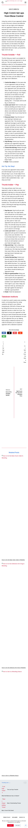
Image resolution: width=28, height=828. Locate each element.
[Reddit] (20, 333)
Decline (18, 825)
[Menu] (25, 2)
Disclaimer (14, 817)
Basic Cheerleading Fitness (14, 803)
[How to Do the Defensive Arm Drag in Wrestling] (14, 614)
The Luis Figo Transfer (12, 789)
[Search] (2, 2)
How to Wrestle (14, 9)
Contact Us (22, 817)
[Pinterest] (15, 333)
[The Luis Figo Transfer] (4, 790)
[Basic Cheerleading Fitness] (4, 803)
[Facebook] (4, 333)
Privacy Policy (6, 817)
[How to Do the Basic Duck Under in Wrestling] (14, 506)
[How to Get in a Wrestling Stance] (14, 722)
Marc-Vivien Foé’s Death (8, 810)
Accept (10, 825)
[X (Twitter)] (9, 333)
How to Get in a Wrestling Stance (10, 775)
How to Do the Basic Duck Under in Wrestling (13, 560)
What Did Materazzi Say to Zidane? (10, 795)
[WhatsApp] (4, 336)
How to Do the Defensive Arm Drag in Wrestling (14, 667)
